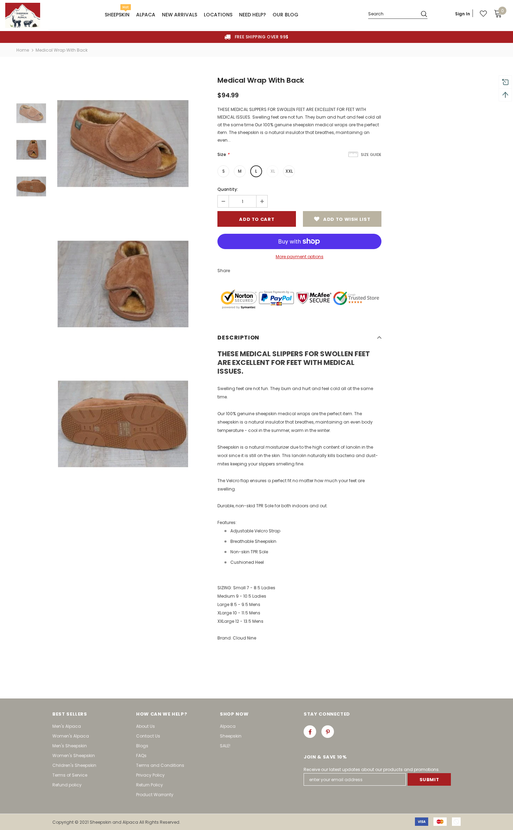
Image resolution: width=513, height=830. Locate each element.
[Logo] (22, 15)
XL (272, 171)
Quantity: (227, 189)
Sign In (462, 14)
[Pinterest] (327, 731)
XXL (289, 171)
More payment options (300, 257)
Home (22, 50)
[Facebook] (310, 731)
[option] (256, 37)
